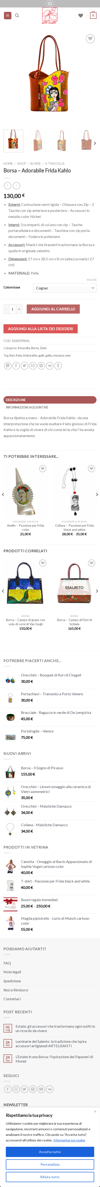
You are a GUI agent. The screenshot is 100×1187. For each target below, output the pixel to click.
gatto (48, 355)
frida (19, 355)
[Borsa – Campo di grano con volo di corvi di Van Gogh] (25, 585)
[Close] (95, 1111)
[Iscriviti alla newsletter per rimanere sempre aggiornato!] (50, 3)
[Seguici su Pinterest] (33, 1089)
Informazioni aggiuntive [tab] (27, 407)
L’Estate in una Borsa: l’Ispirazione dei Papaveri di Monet (54, 1058)
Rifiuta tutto (50, 1177)
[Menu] (8, 16)
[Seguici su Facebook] (8, 1089)
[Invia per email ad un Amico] (33, 366)
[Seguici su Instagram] (16, 1089)
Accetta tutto (50, 1152)
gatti (41, 355)
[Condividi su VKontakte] (49, 366)
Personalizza (50, 1164)
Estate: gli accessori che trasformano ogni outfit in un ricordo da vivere (55, 1028)
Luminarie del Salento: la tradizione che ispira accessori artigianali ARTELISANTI (51, 1043)
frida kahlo (30, 355)
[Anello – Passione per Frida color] (25, 491)
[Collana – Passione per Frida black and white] (74, 491)
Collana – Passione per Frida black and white (74, 528)
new (68, 355)
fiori (12, 355)
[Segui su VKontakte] (49, 1089)
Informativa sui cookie (69, 1140)
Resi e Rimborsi (15, 990)
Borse (35, 163)
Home (8, 163)
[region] (50, 1147)
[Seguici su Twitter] (24, 1089)
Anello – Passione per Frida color (25, 528)
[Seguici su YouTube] (41, 1089)
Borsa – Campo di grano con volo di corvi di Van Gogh (25, 622)
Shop (21, 163)
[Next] (89, 79)
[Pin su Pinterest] (41, 366)
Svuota (92, 279)
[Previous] (11, 79)
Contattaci (12, 998)
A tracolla (54, 163)
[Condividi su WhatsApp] (8, 366)
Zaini (43, 348)
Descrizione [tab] (16, 400)
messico (58, 355)
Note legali (12, 972)
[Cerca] (17, 15)
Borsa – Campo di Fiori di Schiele (74, 622)
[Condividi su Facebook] (16, 366)
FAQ (7, 963)
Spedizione (12, 981)
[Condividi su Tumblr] (58, 366)
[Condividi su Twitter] (24, 366)
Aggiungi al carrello (53, 309)
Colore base (11, 287)
